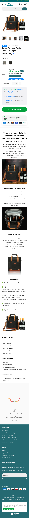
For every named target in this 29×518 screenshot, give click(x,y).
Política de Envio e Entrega (9, 437)
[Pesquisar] (24, 8)
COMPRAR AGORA (15, 109)
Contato (4, 450)
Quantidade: (5, 83)
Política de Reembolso (7, 442)
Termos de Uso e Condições (9, 433)
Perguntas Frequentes (8, 453)
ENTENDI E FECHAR (8, 509)
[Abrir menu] (2, 4)
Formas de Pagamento (8, 455)
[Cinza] (4, 62)
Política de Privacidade (8, 435)
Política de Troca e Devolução (9, 440)
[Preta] (10, 62)
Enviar (14, 480)
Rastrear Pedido (6, 457)
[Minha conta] (19, 4)
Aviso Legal (5, 430)
